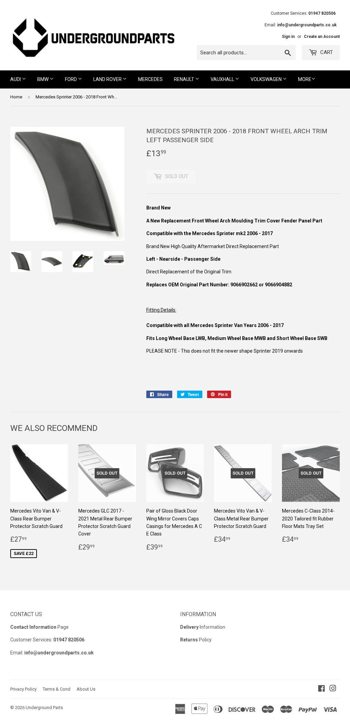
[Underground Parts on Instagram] (332, 689)
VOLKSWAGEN (267, 79)
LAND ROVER (108, 79)
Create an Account (322, 36)
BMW (43, 79)
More (304, 79)
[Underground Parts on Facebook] (321, 689)
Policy (196, 639)
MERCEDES (150, 79)
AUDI (16, 79)
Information (202, 627)
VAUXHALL (223, 79)
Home (16, 96)
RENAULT (184, 79)
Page (39, 627)
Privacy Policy (23, 689)
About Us (86, 689)
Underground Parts (44, 707)
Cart (326, 52)
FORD (71, 79)
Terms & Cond (56, 689)
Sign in (288, 36)
